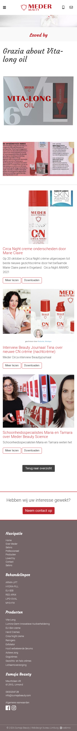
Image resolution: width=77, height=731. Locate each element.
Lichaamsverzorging (16, 665)
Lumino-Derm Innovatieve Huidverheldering (28, 623)
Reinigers (10, 640)
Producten (11, 554)
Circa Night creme (15, 636)
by (10, 558)
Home (9, 540)
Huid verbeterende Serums (19, 648)
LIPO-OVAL (11, 598)
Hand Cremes (13, 632)
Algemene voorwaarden (17, 702)
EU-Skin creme (13, 628)
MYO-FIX (10, 602)
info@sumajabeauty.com (18, 695)
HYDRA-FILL (12, 586)
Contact (9, 561)
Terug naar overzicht (38, 468)
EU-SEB (9, 590)
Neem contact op (38, 510)
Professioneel (12, 551)
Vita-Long (11, 619)
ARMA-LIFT (11, 582)
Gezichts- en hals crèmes (18, 660)
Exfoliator (10, 644)
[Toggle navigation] (6, 7)
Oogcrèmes (11, 656)
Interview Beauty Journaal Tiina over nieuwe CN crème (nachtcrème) (33, 349)
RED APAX (11, 594)
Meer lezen (12, 280)
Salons (9, 547)
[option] (38, 25)
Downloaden (31, 280)
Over (11, 543)
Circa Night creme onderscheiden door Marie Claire (34, 251)
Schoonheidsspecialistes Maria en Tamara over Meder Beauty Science (38, 434)
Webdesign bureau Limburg (44, 728)
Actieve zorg (12, 652)
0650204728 (12, 691)
